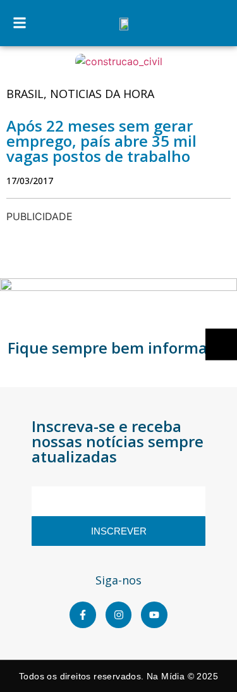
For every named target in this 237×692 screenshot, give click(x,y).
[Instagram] (119, 615)
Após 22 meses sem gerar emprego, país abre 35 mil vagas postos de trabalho (101, 140)
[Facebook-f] (83, 615)
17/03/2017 (29, 181)
